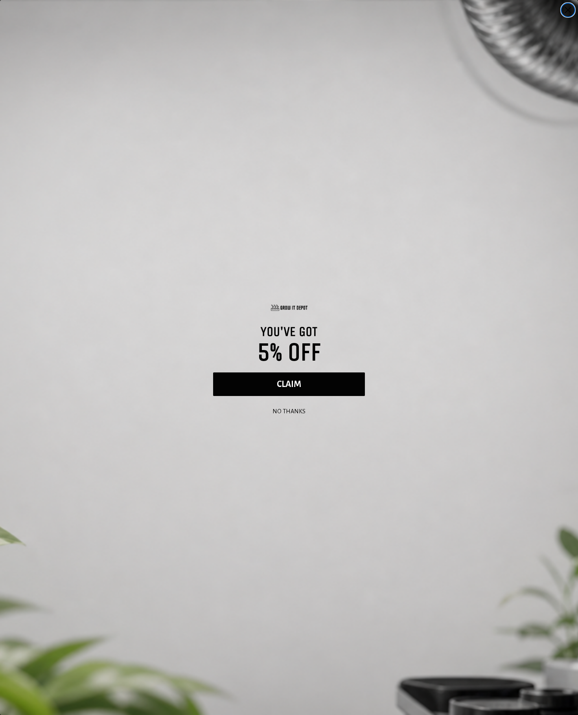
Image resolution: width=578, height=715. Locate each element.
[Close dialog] (568, 10)
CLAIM (289, 384)
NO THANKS (289, 410)
